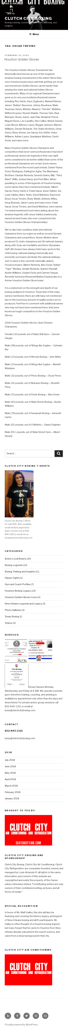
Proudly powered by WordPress (21, 1024)
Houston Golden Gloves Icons (21, 597)
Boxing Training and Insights (20, 571)
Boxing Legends (14, 565)
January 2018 (12, 798)
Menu (36, 34)
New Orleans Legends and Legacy (23, 603)
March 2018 (11, 785)
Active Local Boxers (15, 558)
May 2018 (10, 772)
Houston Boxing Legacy (18, 590)
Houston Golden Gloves (21, 59)
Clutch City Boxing (28, 18)
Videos (8, 623)
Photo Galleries (13, 610)
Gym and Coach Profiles (18, 584)
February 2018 (13, 792)
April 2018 (10, 779)
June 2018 (10, 766)
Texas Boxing (12, 616)
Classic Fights (12, 577)
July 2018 (10, 760)
